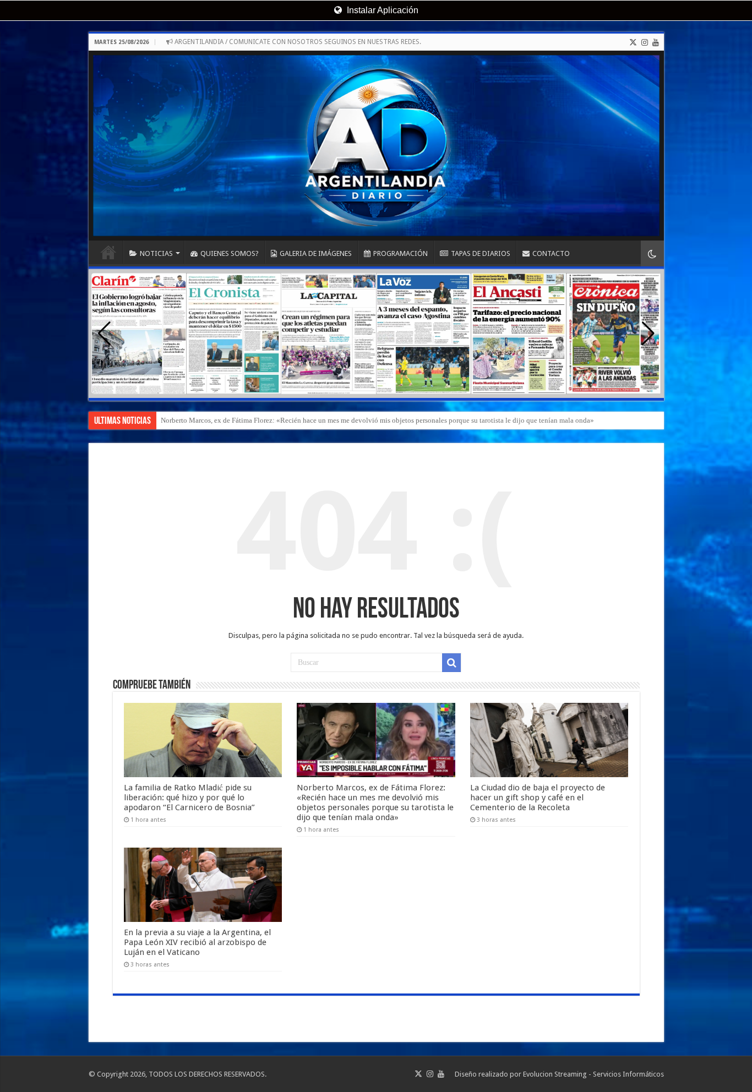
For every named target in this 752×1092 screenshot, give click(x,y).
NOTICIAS (156, 253)
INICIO (108, 252)
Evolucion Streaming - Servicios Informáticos (593, 1074)
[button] (648, 333)
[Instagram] (644, 42)
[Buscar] (451, 662)
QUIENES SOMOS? (229, 253)
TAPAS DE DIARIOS (480, 253)
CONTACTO (551, 253)
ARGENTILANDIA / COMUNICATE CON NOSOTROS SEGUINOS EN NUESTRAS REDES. (297, 42)
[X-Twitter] (633, 42)
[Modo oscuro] (652, 253)
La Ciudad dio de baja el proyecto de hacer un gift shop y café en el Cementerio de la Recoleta (301, 420)
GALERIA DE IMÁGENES (316, 253)
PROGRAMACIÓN (400, 253)
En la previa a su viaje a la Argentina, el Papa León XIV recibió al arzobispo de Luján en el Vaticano (197, 942)
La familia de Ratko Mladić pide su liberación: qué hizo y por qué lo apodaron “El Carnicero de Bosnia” (189, 797)
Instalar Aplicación (381, 10)
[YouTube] (655, 42)
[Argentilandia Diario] (376, 146)
